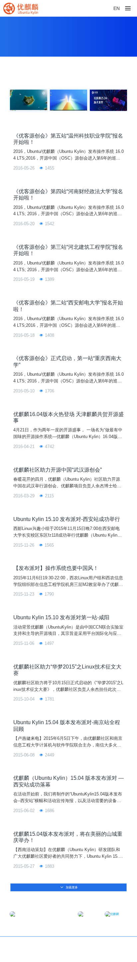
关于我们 (118, 945)
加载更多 (71, 887)
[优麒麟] (20, 8)
